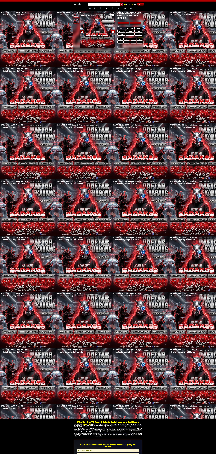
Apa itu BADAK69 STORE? (85, 450)
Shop (75, 4)
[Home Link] (82, 4)
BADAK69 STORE (87, 424)
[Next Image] (113, 31)
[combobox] (104, 4)
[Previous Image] (82, 31)
